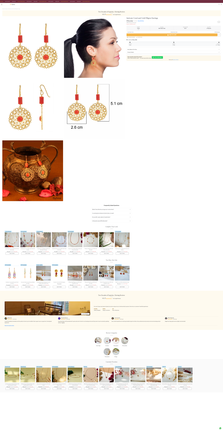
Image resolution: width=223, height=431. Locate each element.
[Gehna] (61, 4)
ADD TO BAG (12, 253)
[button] (174, 49)
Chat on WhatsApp (158, 57)
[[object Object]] (219, 34)
